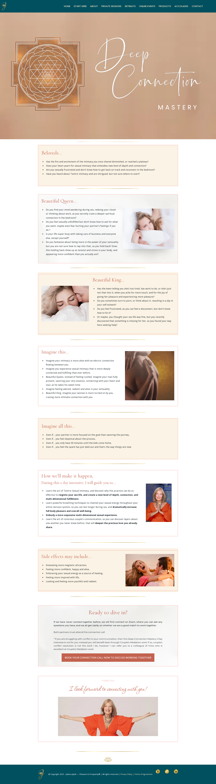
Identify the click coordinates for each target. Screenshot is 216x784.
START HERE (80, 6)
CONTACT (197, 6)
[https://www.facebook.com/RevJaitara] (158, 771)
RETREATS (130, 6)
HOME (67, 6)
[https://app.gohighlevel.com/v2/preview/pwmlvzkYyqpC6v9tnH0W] (4, 6)
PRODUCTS (165, 6)
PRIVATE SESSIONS (111, 6)
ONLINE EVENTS (147, 6)
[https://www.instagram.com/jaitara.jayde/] (167, 771)
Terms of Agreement (143, 774)
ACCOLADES (181, 6)
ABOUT (94, 6)
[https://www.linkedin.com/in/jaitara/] (176, 771)
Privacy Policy (126, 774)
